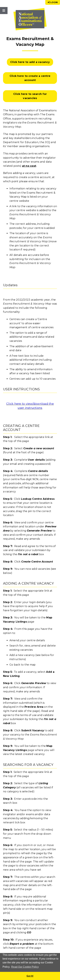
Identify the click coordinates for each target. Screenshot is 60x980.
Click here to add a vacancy (30, 62)
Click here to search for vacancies (30, 96)
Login (54, 2)
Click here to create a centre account (30, 78)
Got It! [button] (30, 976)
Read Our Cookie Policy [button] (25, 966)
